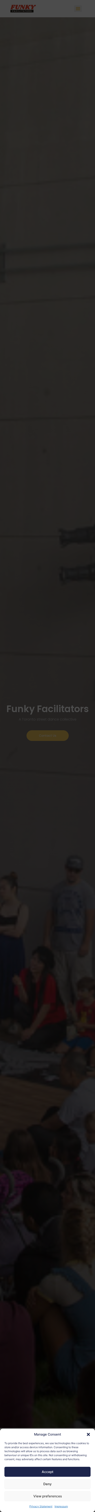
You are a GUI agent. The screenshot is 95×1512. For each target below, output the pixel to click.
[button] (88, 1434)
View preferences (47, 1496)
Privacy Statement (40, 1506)
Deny (47, 1484)
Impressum (61, 1506)
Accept (47, 1472)
